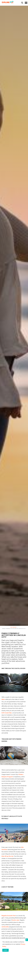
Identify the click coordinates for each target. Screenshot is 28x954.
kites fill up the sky (7, 856)
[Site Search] (22, 3)
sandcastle (5, 927)
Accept (5, 950)
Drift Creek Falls (7, 713)
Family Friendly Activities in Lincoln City (14, 628)
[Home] (7, 3)
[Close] (27, 940)
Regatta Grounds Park (9, 915)
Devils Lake (15, 920)
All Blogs (13, 627)
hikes (3, 699)
